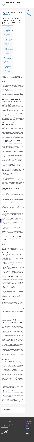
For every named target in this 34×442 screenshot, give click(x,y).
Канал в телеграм (30, 428)
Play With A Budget (6, 38)
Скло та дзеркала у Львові (12, 2)
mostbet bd (17, 97)
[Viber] (0, 221)
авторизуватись (14, 410)
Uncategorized (9, 14)
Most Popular (5, 44)
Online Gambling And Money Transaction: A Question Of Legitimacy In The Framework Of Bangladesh (8, 46)
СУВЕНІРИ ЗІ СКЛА (29, 22)
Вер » (3, 433)
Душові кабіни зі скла (11, 424)
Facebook (29, 433)
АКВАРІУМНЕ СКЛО (29, 16)
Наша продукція (11, 425)
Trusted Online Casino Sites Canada (8, 29)
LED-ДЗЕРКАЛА (29, 15)
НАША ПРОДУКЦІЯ (29, 14)
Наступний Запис (22, 405)
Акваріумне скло (11, 423)
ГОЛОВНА (28, 12)
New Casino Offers (6, 52)
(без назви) (10, 421)
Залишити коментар (4, 14)
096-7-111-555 (29, 423)
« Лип (1, 433)
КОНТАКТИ (28, 23)
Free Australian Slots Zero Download (8, 43)
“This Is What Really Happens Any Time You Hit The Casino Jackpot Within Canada (8, 37)
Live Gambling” (5, 35)
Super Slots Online (6, 67)
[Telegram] (0, 222)
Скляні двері (10, 428)
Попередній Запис (3, 405)
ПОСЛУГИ (28, 13)
